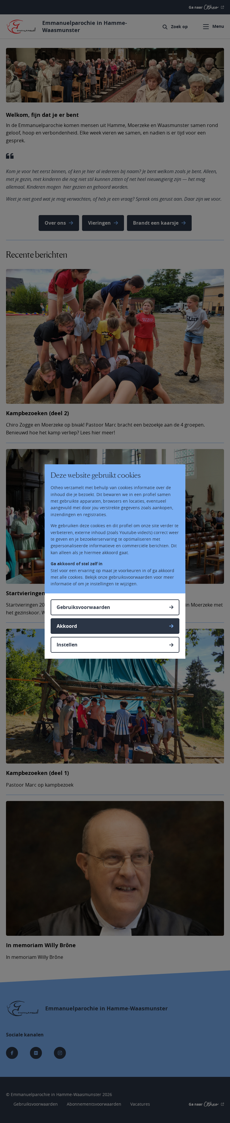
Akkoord (67, 626)
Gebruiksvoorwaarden (83, 607)
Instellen (67, 644)
